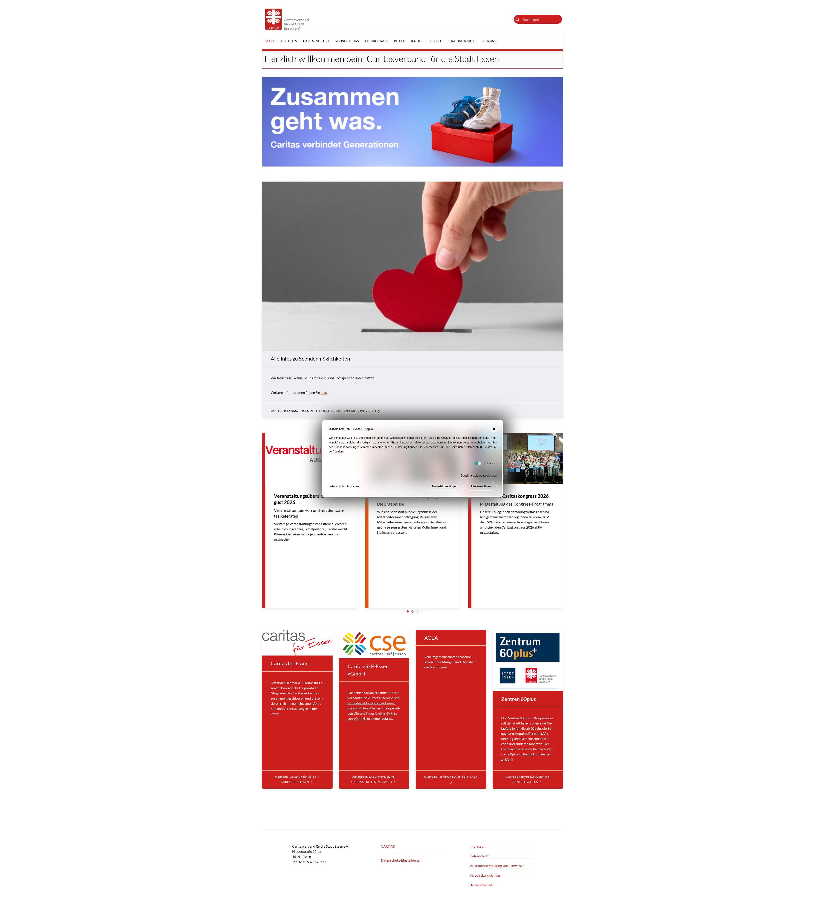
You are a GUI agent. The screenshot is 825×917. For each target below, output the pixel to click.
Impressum (354, 486)
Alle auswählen (481, 486)
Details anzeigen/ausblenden (479, 475)
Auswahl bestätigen (444, 486)
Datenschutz (336, 486)
